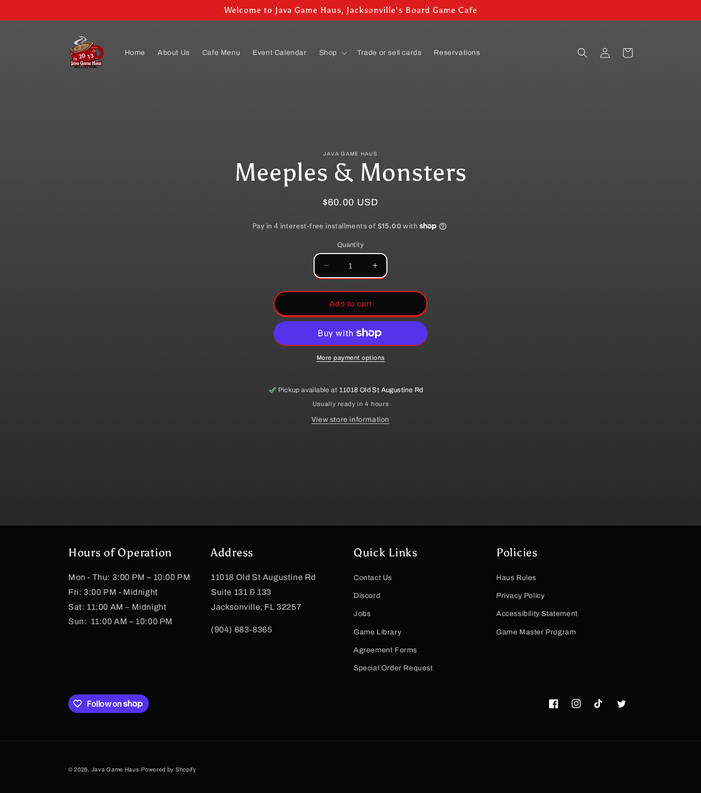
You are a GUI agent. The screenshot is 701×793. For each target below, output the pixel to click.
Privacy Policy (520, 595)
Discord (367, 595)
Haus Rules (516, 577)
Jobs (362, 613)
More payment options (351, 357)
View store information (350, 419)
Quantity (350, 244)
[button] (332, 53)
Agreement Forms (385, 649)
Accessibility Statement (537, 613)
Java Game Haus (115, 769)
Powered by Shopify (169, 769)
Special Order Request (393, 667)
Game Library (377, 631)
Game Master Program (536, 631)
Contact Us (373, 577)
